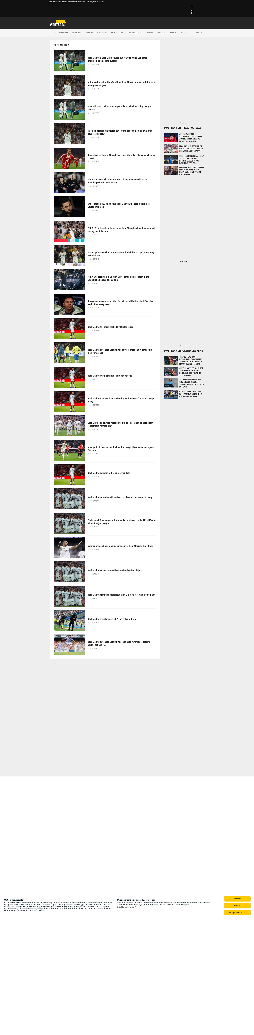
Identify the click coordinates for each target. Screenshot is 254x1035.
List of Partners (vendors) (126, 907)
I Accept (237, 899)
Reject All (237, 906)
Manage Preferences (237, 913)
